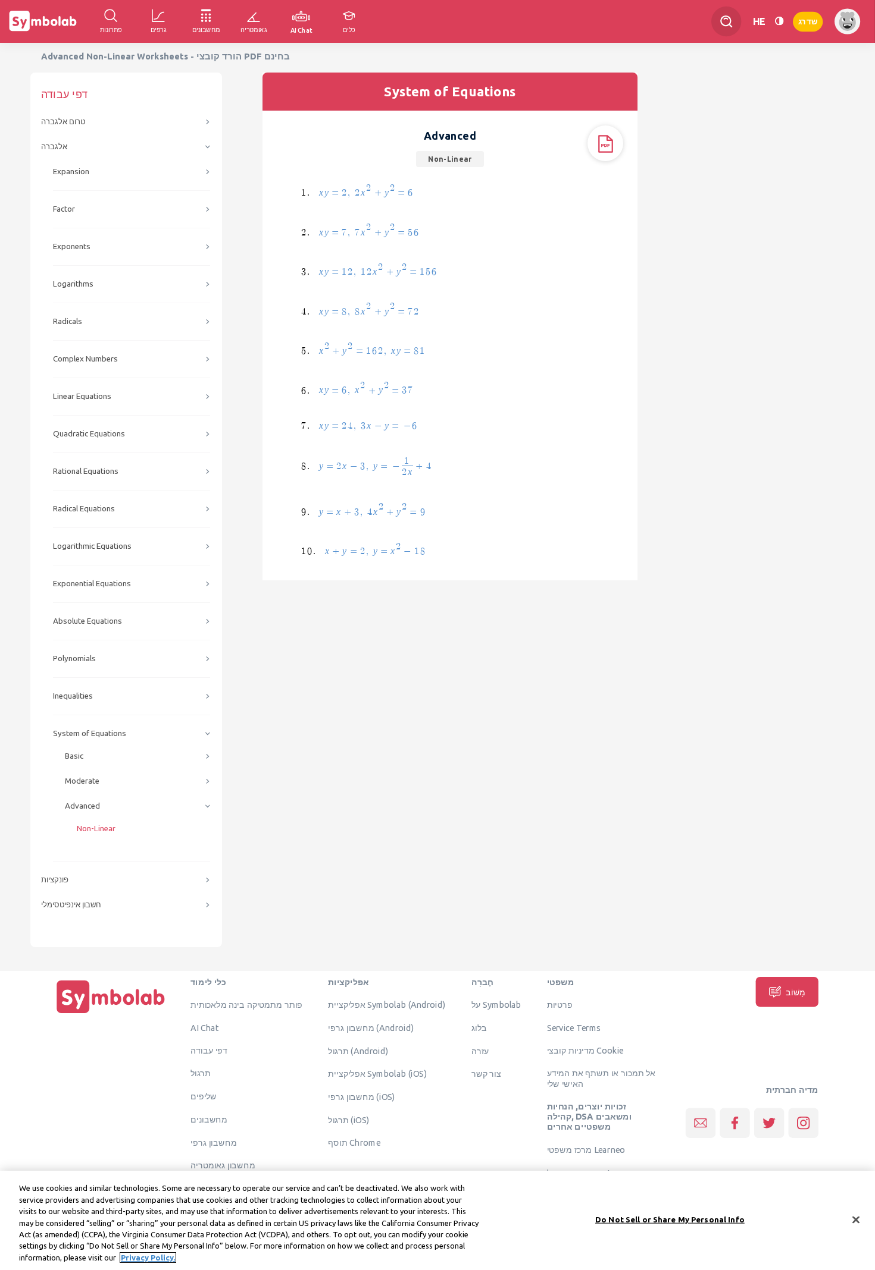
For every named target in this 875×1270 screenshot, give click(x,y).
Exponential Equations (92, 583)
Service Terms (574, 1027)
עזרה (480, 1050)
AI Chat (204, 1027)
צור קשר (486, 1074)
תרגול (200, 1073)
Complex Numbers (85, 358)
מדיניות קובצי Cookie (585, 1050)
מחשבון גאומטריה (222, 1165)
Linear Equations (82, 396)
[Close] (856, 1219)
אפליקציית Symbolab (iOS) (377, 1074)
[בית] (111, 1013)
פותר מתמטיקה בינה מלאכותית (246, 1005)
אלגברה (54, 146)
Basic (74, 756)
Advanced (82, 805)
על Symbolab (496, 1005)
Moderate (82, 781)
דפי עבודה (208, 1050)
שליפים (203, 1096)
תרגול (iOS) (348, 1119)
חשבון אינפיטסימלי (71, 904)
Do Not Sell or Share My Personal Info (670, 1219)
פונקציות (54, 879)
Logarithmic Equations (92, 546)
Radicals (67, 321)
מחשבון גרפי (213, 1142)
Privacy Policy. (148, 1257)
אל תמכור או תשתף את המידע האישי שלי (601, 1078)
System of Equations (89, 733)
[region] (437, 1220)
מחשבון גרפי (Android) (371, 1027)
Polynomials (74, 658)
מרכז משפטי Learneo (586, 1150)
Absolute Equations (87, 621)
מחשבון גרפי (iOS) (361, 1097)
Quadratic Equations (89, 433)
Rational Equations (85, 471)
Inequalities (73, 695)
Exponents (71, 246)
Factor (64, 209)
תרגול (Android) (358, 1050)
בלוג (479, 1027)
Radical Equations (84, 508)
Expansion (71, 171)
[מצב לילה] (779, 21)
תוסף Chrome (354, 1143)
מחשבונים (208, 1119)
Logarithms (73, 283)
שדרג (807, 21)
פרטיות (560, 1005)
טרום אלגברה (63, 121)
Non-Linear (96, 828)
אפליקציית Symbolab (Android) (386, 1005)
